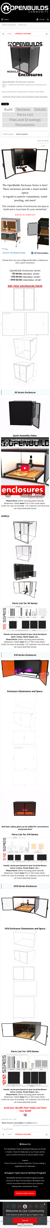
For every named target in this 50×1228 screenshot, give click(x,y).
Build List (22, 25)
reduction (43, 97)
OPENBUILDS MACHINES (16, 85)
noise (36, 97)
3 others (29, 1123)
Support (25, 1160)
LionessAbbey (18, 1123)
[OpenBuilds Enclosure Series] (25, 59)
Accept (20, 1225)
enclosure (6, 97)
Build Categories (9, 25)
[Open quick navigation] (46, 33)
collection (30, 97)
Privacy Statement (25, 1163)
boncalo (10, 1123)
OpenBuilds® (8, 1129)
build (18, 97)
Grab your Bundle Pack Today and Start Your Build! (25, 1109)
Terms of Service (10, 1163)
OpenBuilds (38, 85)
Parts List (25, 114)
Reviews (23, 109)
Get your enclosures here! (25, 286)
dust (23, 97)
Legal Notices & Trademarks (25, 1166)
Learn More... (28, 1225)
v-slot (13, 97)
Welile (4, 1123)
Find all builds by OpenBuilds (39, 1125)
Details (40, 109)
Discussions (25, 124)
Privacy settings (39, 1163)
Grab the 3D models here (25, 214)
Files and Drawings (25, 119)
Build (8, 109)
